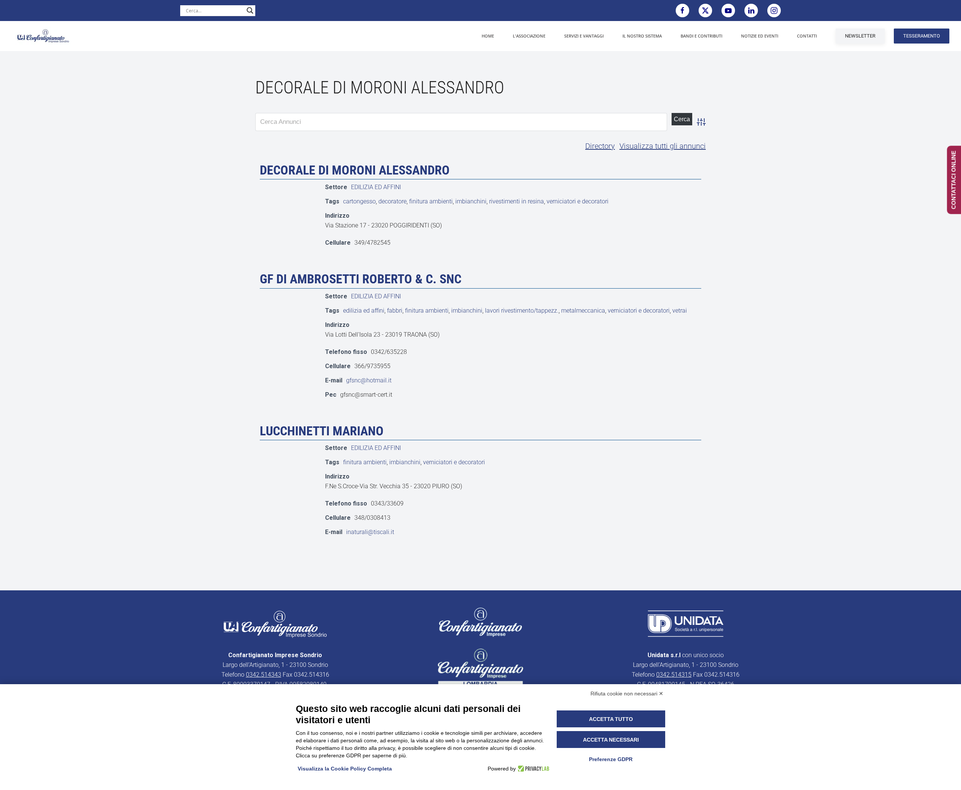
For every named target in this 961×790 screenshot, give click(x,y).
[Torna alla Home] (43, 36)
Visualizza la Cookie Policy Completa (345, 769)
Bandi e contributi (701, 36)
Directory (600, 145)
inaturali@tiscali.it (370, 532)
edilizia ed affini (363, 310)
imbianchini (471, 201)
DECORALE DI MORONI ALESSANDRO (355, 170)
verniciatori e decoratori (578, 201)
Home (488, 36)
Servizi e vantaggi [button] (584, 36)
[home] (275, 623)
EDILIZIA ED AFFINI (376, 187)
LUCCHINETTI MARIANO (322, 430)
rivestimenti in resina (516, 201)
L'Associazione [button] (529, 36)
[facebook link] (682, 10)
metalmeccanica (583, 310)
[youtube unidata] (728, 10)
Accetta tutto (611, 719)
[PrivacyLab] (532, 768)
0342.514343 (263, 674)
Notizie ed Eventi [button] (759, 36)
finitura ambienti (431, 201)
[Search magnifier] (250, 10)
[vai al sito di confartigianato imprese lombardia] (480, 622)
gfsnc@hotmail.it (369, 380)
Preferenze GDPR (611, 759)
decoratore (392, 201)
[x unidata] (705, 10)
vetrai (679, 310)
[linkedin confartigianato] (751, 10)
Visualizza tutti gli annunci (662, 145)
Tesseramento (921, 36)
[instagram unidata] (774, 10)
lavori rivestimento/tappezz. (522, 310)
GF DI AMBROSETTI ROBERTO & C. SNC (360, 278)
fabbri (394, 310)
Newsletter (860, 36)
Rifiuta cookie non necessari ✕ (626, 694)
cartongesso (359, 201)
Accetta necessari (611, 740)
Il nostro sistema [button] (642, 36)
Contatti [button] (807, 36)
